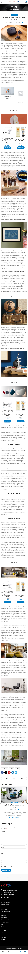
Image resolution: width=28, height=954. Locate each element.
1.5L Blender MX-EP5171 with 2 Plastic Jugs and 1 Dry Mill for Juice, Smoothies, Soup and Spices (7, 139)
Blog (2, 924)
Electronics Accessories (6, 911)
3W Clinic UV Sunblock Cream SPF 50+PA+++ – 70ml (20, 141)
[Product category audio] (20, 95)
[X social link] (5, 772)
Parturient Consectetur (19, 219)
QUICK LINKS (4, 930)
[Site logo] (14, 2)
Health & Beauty (4, 906)
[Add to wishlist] (12, 128)
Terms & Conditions (5, 922)
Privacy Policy (4, 917)
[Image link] (6, 885)
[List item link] (14, 892)
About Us (3, 939)
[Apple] (20, 877)
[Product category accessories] (7, 93)
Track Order (3, 937)
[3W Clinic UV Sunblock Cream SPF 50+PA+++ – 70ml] (20, 132)
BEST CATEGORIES (5, 897)
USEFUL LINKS (4, 915)
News (12, 768)
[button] (7, 147)
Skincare (20, 143)
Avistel (9, 22)
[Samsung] (7, 877)
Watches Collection (5, 904)
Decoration (16, 9)
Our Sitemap (3, 926)
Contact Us (3, 942)
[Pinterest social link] (9, 772)
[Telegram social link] (16, 772)
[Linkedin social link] (12, 772)
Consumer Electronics (5, 902)
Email (2, 853)
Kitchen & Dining (4, 900)
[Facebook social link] (2, 772)
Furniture (5, 768)
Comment (3, 831)
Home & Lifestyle (7, 143)
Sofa (17, 768)
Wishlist (2, 935)
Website (3, 859)
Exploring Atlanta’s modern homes (14, 806)
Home (10, 9)
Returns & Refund (5, 919)
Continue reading (14, 817)
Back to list (14, 778)
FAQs (2, 932)
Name (2, 847)
